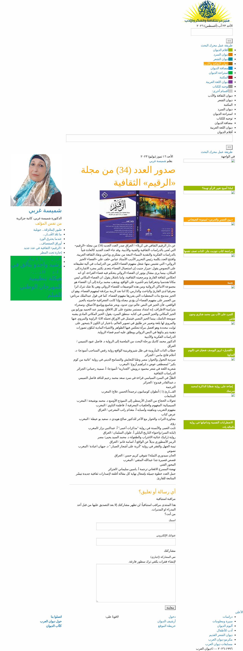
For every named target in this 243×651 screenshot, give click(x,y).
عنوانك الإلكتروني (166, 535)
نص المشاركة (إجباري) (163, 557)
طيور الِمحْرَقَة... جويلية (47, 229)
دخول (172, 616)
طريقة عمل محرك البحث (217, 45)
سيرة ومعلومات (222, 621)
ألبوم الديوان (225, 625)
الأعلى (239, 612)
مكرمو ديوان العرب (220, 639)
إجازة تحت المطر (51, 252)
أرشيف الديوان (166, 621)
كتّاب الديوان (54, 625)
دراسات (228, 616)
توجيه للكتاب (220, 86)
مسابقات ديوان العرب (219, 644)
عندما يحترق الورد (50, 238)
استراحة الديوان (218, 72)
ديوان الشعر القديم (221, 635)
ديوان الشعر (220, 59)
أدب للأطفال (225, 630)
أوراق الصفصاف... (50, 243)
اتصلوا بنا (56, 616)
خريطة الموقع (167, 625)
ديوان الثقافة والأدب (216, 63)
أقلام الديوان (220, 50)
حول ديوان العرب (51, 621)
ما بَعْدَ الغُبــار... (52, 234)
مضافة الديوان (219, 68)
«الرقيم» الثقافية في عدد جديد (43, 248)
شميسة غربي (157, 161)
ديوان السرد (221, 54)
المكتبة (224, 77)
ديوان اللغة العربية (217, 81)
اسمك (172, 520)
